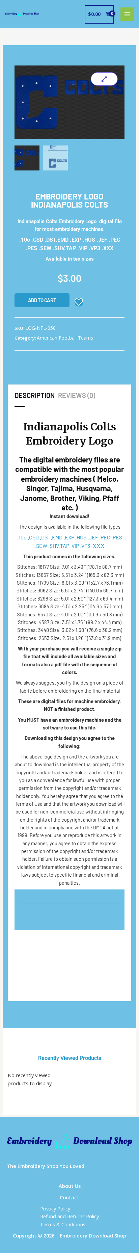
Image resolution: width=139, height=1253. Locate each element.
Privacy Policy (55, 1208)
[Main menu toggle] (127, 14)
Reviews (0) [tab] (76, 395)
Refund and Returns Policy (69, 1216)
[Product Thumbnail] (104, 79)
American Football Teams (65, 338)
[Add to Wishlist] (79, 302)
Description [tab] (35, 395)
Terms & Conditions (62, 1224)
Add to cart (42, 300)
